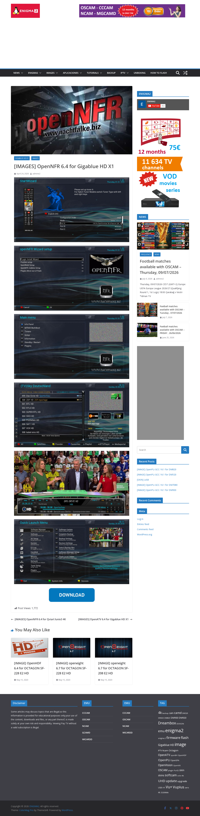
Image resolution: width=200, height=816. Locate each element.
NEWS (16, 72)
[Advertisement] (100, 45)
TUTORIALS (93, 72)
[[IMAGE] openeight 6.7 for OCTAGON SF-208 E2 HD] (113, 640)
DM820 (167, 718)
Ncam (165, 750)
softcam (171, 775)
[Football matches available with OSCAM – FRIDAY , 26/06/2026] (147, 332)
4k (160, 712)
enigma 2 (162, 738)
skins (161, 775)
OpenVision (165, 765)
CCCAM (86, 712)
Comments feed (145, 529)
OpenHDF (182, 755)
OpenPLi (164, 760)
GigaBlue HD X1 (21, 158)
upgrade (182, 781)
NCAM (85, 726)
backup (165, 713)
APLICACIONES (70, 72)
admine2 (36, 173)
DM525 (161, 718)
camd (178, 713)
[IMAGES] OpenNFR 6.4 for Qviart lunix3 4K (40, 619)
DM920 (182, 717)
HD (172, 745)
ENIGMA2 (33, 72)
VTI (163, 787)
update (171, 781)
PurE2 (176, 770)
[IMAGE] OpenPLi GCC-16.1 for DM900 (156, 490)
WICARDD (87, 739)
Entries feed (143, 524)
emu (161, 731)
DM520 (185, 713)
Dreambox (167, 722)
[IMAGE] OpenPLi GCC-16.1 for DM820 (156, 469)
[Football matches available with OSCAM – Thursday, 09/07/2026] (163, 236)
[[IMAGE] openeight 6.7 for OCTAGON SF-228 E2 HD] (71, 640)
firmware (173, 737)
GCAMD (86, 732)
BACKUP (111, 72)
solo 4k (180, 775)
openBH (174, 755)
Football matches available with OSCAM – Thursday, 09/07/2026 (160, 266)
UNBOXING (139, 72)
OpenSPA (175, 760)
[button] (21, 73)
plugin (170, 770)
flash (185, 737)
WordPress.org (144, 534)
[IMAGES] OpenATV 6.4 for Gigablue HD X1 (103, 619)
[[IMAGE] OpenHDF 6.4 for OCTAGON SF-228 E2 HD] (29, 640)
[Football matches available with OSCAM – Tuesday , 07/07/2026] (147, 312)
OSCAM (86, 719)
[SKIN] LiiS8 (143, 479)
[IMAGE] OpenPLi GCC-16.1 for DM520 (156, 474)
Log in (140, 518)
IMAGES (50, 72)
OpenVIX (176, 765)
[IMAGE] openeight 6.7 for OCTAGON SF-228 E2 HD (71, 668)
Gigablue (164, 745)
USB (160, 787)
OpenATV (164, 755)
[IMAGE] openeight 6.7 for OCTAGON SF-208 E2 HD (113, 668)
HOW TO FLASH (158, 72)
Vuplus (178, 787)
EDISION (180, 723)
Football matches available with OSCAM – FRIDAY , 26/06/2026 (172, 330)
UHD (161, 781)
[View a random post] (185, 73)
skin (181, 770)
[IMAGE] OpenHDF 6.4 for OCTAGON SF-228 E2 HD (29, 668)
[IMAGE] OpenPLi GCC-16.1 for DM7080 (157, 484)
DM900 (174, 717)
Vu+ (169, 786)
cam (171, 713)
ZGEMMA (164, 792)
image (180, 744)
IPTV (123, 72)
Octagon (173, 750)
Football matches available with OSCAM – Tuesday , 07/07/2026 (172, 309)
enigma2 (174, 730)
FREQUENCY (146, 254)
